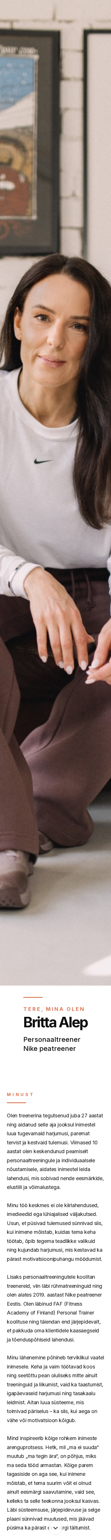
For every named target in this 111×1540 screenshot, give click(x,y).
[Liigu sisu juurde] (55, 1528)
